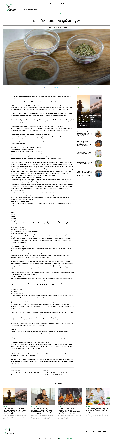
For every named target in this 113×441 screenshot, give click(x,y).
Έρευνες (5, 406)
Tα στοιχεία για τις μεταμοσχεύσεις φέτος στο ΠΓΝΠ (26, 373)
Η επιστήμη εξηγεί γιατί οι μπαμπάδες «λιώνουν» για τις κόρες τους (55, 373)
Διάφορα (60, 406)
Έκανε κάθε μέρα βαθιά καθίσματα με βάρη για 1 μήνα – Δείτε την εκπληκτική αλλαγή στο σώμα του (85, 133)
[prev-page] (97, 98)
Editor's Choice (35, 406)
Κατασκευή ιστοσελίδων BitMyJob (66, 438)
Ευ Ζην (88, 406)
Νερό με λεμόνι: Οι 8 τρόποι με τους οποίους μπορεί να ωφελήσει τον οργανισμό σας (84, 163)
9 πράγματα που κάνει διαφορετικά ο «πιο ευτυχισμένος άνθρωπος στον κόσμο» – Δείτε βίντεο (84, 143)
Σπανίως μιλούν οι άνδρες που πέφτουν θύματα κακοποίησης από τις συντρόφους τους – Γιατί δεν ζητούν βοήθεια (85, 173)
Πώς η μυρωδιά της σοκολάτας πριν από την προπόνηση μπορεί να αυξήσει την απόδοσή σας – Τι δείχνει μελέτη (90, 119)
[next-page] (100, 98)
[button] (60, 13)
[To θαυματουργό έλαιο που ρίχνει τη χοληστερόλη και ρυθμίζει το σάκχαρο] (98, 153)
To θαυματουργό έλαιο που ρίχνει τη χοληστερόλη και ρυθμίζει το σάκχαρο (84, 154)
